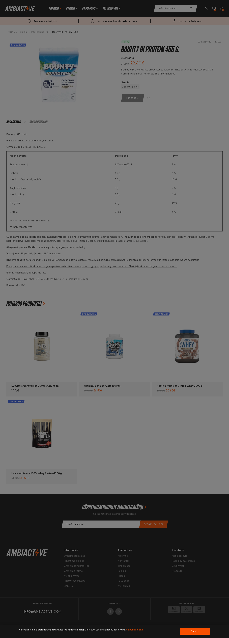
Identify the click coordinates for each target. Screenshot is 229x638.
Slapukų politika (134, 629)
